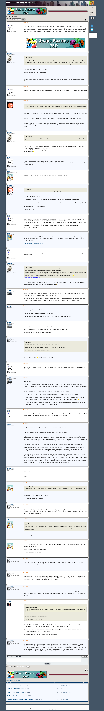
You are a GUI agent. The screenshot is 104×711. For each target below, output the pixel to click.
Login (91, 12)
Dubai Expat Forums (21, 2)
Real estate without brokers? (13, 695)
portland (22, 685)
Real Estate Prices (11, 692)
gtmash (63, 695)
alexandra (9, 53)
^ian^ (8, 171)
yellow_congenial (20, 692)
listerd (35, 699)
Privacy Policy (52, 707)
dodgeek (9, 290)
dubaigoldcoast (10, 468)
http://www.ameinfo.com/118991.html (33, 243)
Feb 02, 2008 (68, 688)
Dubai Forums (11, 2)
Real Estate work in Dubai (13, 688)
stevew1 (9, 424)
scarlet (9, 601)
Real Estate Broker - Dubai (13, 685)
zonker (8, 22)
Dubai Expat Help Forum (31, 2)
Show (7, 666)
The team (62, 703)
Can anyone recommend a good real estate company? (19, 699)
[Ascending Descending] (25, 666)
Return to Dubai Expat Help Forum (13, 680)
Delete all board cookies (70, 703)
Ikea (68, 459)
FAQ (91, 14)
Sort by (15, 666)
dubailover (9, 100)
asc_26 (9, 306)
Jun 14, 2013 (69, 699)
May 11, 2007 (71, 692)
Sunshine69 (64, 699)
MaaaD (8, 233)
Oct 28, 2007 (68, 695)
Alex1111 (22, 688)
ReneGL (23, 695)
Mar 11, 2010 (68, 685)
